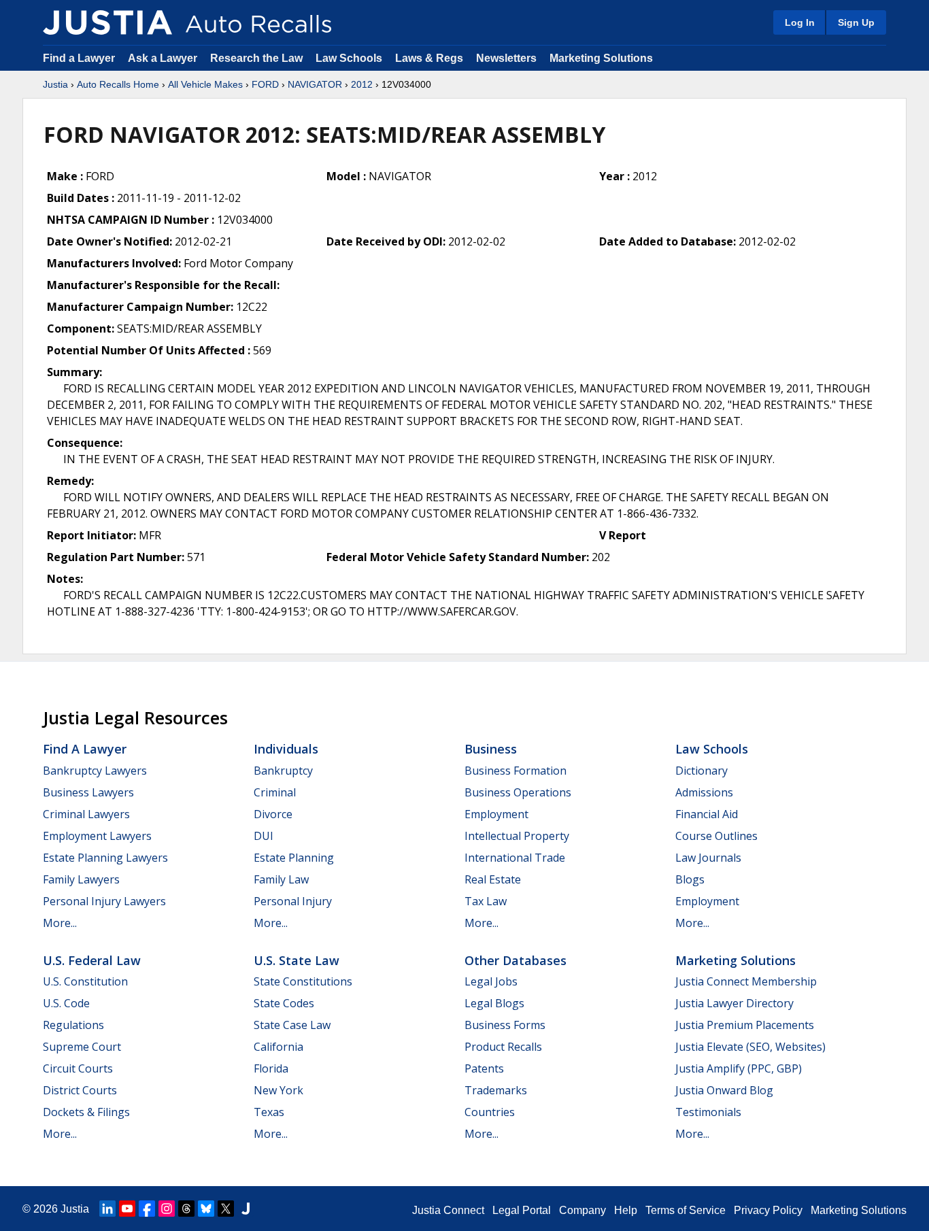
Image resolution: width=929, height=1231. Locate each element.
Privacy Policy (768, 1210)
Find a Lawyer (79, 58)
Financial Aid (706, 814)
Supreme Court (82, 1046)
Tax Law (485, 901)
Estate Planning (294, 857)
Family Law (281, 879)
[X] (226, 1208)
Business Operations (517, 792)
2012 (362, 84)
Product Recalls (503, 1046)
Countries (489, 1111)
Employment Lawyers (97, 835)
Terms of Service (685, 1210)
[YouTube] (127, 1208)
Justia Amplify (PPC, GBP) (738, 1068)
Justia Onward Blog (724, 1090)
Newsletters (506, 58)
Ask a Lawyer (164, 58)
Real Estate (492, 879)
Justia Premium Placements (744, 1024)
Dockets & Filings (86, 1111)
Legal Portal (521, 1210)
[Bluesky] (206, 1208)
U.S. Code (66, 1003)
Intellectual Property (516, 835)
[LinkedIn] (107, 1208)
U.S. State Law (296, 960)
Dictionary (701, 770)
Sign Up (856, 22)
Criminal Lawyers (86, 814)
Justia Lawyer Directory (734, 1003)
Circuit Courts (78, 1068)
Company (582, 1210)
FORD (265, 84)
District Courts (80, 1090)
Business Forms (504, 1024)
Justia (55, 84)
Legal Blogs (494, 1003)
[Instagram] (166, 1208)
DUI (263, 835)
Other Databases (515, 960)
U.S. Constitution (85, 981)
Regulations (73, 1024)
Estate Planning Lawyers (105, 857)
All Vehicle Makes (205, 84)
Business (490, 749)
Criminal (275, 792)
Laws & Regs (429, 58)
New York (278, 1090)
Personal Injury (293, 901)
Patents (484, 1068)
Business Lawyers (88, 792)
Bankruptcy (283, 770)
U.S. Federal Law (92, 960)
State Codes (284, 1003)
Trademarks (495, 1090)
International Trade (514, 857)
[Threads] (186, 1208)
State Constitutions (303, 981)
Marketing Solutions (601, 58)
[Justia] (107, 22)
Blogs (690, 879)
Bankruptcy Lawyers (95, 770)
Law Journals (708, 857)
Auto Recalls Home (118, 84)
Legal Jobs (491, 981)
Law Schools (349, 58)
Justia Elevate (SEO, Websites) (750, 1046)
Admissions (704, 792)
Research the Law (256, 58)
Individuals (286, 749)
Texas (269, 1111)
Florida (271, 1068)
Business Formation (515, 770)
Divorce (273, 814)
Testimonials (708, 1111)
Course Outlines (716, 835)
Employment (496, 814)
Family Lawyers (81, 879)
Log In (800, 22)
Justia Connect (448, 1210)
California (278, 1046)
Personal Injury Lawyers (104, 901)
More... (60, 922)
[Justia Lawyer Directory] (245, 1208)
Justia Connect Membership (746, 981)
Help (625, 1210)
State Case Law (292, 1024)
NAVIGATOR (315, 84)
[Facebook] (147, 1208)
